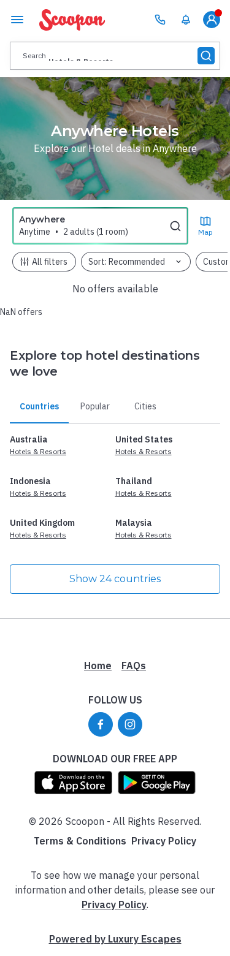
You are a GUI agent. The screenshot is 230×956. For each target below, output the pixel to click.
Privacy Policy (163, 841)
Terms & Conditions (80, 841)
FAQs (133, 665)
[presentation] (115, 55)
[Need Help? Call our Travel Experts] (160, 19)
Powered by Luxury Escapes (115, 939)
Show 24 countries (115, 579)
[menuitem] (186, 19)
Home (98, 665)
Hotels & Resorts (38, 451)
